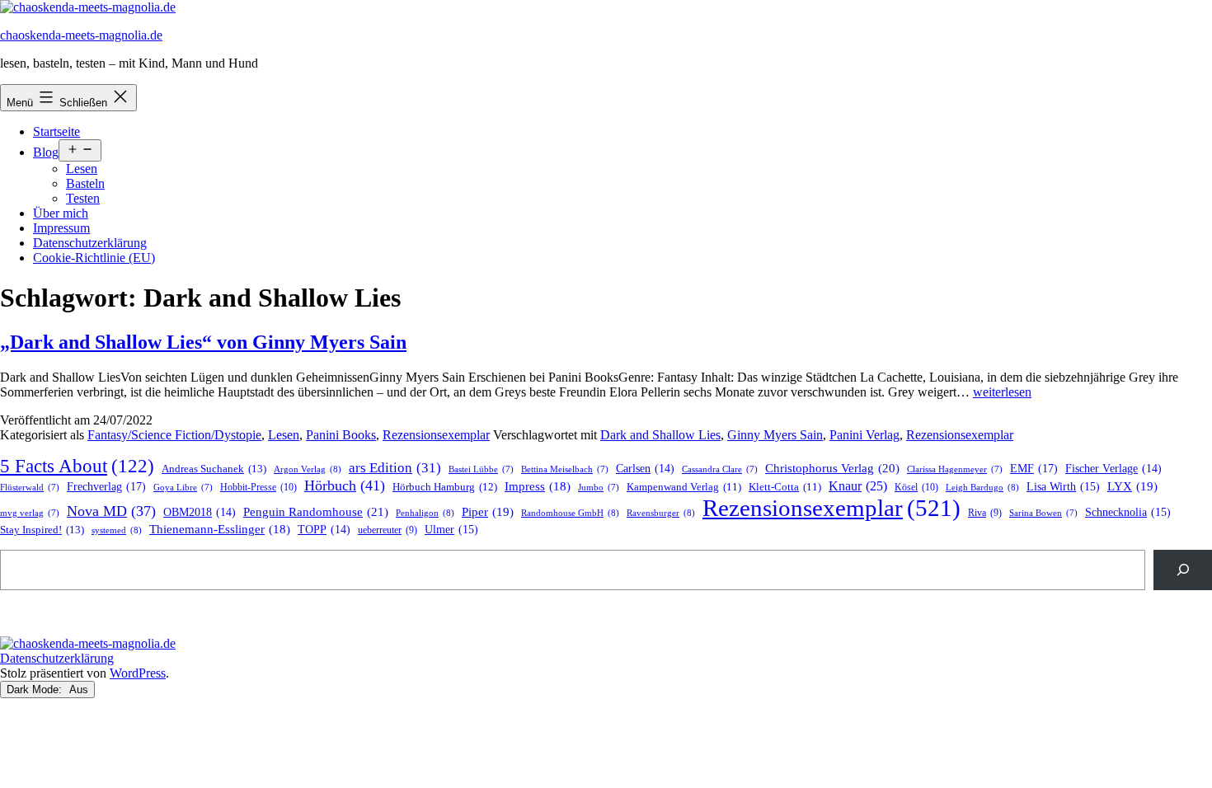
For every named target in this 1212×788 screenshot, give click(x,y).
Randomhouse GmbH (570, 513)
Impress (538, 486)
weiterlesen (1002, 392)
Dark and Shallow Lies (660, 435)
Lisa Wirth (1063, 487)
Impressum (61, 228)
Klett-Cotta (785, 487)
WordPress (138, 673)
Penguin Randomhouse (315, 511)
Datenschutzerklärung (90, 243)
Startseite (56, 131)
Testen (83, 198)
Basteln (85, 183)
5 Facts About (77, 466)
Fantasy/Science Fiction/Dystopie (174, 435)
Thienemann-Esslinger (219, 529)
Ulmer (451, 529)
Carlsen (645, 468)
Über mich (60, 213)
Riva (985, 513)
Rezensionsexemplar (436, 435)
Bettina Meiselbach (564, 469)
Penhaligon (425, 513)
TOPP (324, 529)
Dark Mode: (36, 689)
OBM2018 (199, 512)
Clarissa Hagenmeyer (955, 469)
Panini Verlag (864, 435)
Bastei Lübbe (481, 469)
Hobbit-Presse (258, 487)
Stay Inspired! (42, 529)
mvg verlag (29, 513)
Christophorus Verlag (832, 468)
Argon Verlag (307, 469)
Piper (488, 511)
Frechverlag (106, 486)
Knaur (858, 486)
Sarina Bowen (1043, 513)
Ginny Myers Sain (775, 435)
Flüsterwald (29, 487)
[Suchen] (1182, 570)
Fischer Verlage (1113, 468)
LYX (1132, 486)
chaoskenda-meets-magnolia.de (81, 35)
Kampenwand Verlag (684, 487)
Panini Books (341, 435)
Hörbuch (344, 485)
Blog (46, 152)
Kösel (916, 487)
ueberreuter (387, 530)
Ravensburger (661, 513)
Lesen (81, 169)
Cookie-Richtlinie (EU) (94, 258)
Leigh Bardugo (982, 487)
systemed (117, 530)
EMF (1034, 468)
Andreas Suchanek (214, 468)
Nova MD (111, 511)
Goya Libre (183, 487)
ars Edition (395, 468)
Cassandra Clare (720, 469)
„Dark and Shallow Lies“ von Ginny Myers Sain (203, 342)
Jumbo (598, 487)
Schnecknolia (1128, 512)
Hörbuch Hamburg (444, 487)
